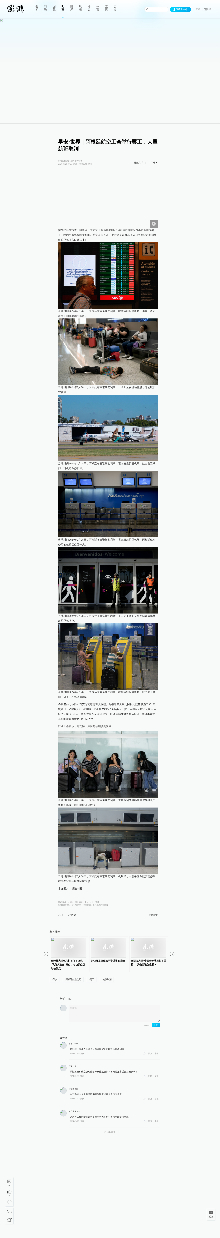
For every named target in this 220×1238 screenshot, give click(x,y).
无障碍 (207, 9)
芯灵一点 (72, 1066)
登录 (198, 9)
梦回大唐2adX (75, 1111)
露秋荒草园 (73, 1089)
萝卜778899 (73, 1044)
